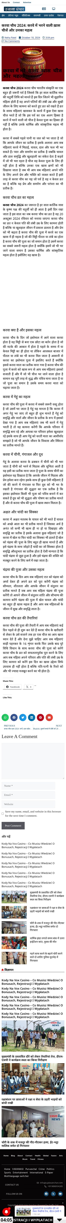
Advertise (27, 2)
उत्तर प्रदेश (49, 15)
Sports (7, 1173)
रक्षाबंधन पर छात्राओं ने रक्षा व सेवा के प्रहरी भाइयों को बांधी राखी (47, 909)
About (20, 1155)
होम (3, 15)
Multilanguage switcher (16, 1176)
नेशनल (60, 15)
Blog (13, 1155)
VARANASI (18, 1169)
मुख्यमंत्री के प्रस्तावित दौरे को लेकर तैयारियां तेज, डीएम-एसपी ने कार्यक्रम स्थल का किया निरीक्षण (47, 896)
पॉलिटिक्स (26, 15)
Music (25, 1159)
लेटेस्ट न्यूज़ (13, 15)
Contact (16, 2)
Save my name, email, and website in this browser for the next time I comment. (33, 813)
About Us (6, 2)
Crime (42, 1169)
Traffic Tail (53, 1205)
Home (6, 1155)
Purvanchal (31, 1169)
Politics (50, 1169)
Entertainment (20, 1173)
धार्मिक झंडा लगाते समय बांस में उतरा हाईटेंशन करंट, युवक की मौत (47, 939)
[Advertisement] (33, 295)
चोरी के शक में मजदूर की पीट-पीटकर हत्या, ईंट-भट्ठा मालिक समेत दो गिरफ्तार (47, 926)
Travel (32, 1159)
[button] (61, 9)
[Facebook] (46, 1193)
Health (38, 1155)
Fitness (41, 1159)
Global (46, 1155)
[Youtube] (60, 1193)
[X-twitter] (53, 1193)
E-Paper (49, 1173)
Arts (61, 1155)
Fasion (54, 1155)
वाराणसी (37, 15)
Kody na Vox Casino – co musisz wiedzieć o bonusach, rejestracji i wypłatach (28, 845)
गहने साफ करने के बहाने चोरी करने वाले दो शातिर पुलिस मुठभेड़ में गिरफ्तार (46, 957)
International (36, 1173)
